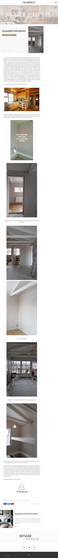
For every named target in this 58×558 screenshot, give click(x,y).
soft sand (21, 500)
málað (15, 500)
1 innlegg (35, 503)
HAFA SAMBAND (7, 556)
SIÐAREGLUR (14, 555)
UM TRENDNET (7, 555)
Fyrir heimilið (5, 35)
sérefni (18, 500)
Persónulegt (12, 35)
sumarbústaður (26, 500)
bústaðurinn (6, 500)
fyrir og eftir (10, 500)
